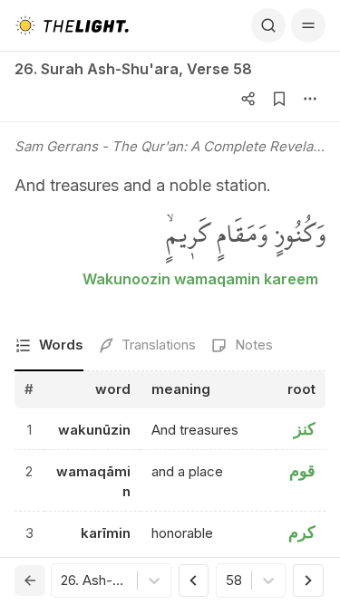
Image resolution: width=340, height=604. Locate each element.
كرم (302, 532)
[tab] (49, 346)
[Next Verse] (308, 580)
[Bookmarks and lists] (279, 98)
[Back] (30, 580)
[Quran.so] (72, 25)
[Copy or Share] (248, 98)
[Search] (268, 25)
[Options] (310, 98)
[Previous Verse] (194, 580)
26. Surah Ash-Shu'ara (97, 69)
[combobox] (62, 580)
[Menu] (308, 25)
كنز (305, 428)
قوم (302, 470)
